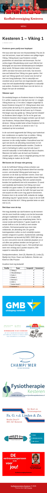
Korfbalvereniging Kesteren (23, 18)
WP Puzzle (28, 488)
